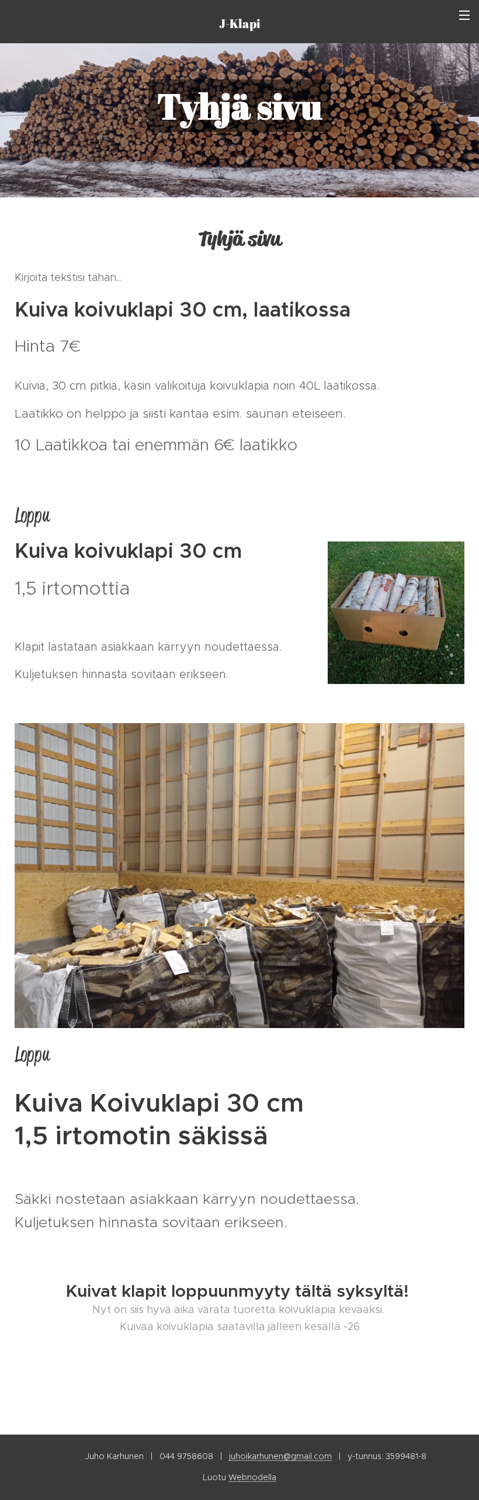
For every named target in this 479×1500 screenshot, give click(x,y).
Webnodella (252, 1477)
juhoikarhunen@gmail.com (280, 1456)
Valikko (464, 14)
